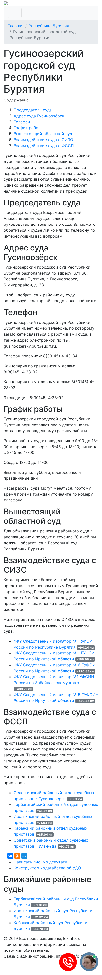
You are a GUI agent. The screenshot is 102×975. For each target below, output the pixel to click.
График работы (28, 127)
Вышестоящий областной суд (43, 133)
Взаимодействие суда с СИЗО (43, 139)
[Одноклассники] (17, 856)
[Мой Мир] (24, 856)
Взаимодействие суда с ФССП (44, 145)
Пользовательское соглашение (34, 968)
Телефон (22, 121)
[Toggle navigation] (15, 13)
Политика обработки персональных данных (47, 962)
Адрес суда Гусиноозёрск (39, 115)
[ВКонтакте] (10, 856)
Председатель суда (33, 109)
